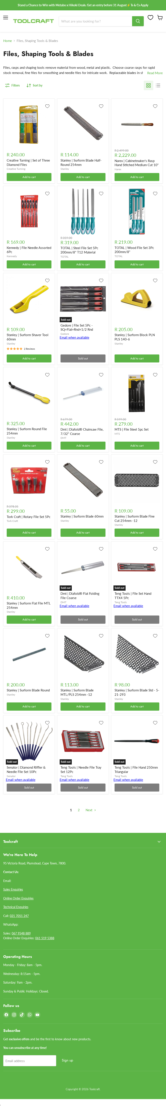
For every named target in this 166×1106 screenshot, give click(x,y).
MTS (117, 433)
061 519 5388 (44, 938)
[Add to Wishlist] (47, 106)
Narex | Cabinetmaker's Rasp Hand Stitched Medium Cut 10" (137, 163)
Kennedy (12, 256)
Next (89, 810)
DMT (63, 437)
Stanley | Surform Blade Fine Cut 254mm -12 (135, 518)
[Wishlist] (150, 17)
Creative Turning (16, 168)
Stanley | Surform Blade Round (28, 690)
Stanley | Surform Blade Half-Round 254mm (81, 162)
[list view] (158, 85)
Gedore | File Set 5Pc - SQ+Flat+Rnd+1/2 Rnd (77, 327)
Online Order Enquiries (18, 898)
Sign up (67, 1060)
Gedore (65, 333)
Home (7, 41)
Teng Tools (121, 602)
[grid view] (148, 85)
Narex (118, 169)
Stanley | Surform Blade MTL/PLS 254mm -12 (77, 692)
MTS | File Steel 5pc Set (131, 429)
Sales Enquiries (13, 889)
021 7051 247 (19, 916)
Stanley (65, 168)
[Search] (138, 21)
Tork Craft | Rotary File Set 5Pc (28, 517)
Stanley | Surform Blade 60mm (82, 516)
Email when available (74, 337)
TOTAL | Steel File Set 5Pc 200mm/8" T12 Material (79, 250)
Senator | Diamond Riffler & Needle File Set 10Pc (26, 769)
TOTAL (65, 256)
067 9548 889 (21, 933)
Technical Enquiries (15, 907)
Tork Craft (12, 521)
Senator (11, 776)
